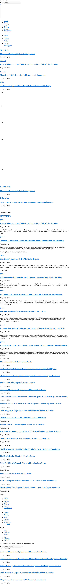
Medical (6, 29)
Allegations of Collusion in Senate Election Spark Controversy (23, 75)
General (6, 21)
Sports (5, 26)
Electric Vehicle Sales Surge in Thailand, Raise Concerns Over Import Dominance (30, 376)
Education (6, 27)
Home (5, 531)
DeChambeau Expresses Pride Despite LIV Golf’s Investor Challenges (25, 86)
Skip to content (4, 1)
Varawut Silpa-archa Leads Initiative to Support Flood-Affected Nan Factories (29, 64)
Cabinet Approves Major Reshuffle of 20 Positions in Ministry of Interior (26, 411)
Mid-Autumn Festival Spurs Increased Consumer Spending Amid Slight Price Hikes (31, 277)
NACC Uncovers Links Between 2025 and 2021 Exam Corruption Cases (26, 202)
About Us (6, 534)
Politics (6, 22)
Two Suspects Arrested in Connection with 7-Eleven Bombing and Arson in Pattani (30, 431)
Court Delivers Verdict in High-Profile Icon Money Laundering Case (25, 438)
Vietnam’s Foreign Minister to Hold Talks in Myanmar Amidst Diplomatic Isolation (30, 404)
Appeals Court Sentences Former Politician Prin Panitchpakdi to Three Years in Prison (32, 240)
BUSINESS (4, 50)
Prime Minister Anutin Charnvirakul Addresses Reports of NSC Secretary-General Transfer (33, 397)
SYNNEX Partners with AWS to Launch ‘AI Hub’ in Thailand (23, 311)
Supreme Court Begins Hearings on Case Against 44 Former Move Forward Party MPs (32, 328)
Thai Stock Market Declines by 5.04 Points (15, 362)
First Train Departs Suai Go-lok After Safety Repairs (19, 259)
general (2, 219)
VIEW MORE (5, 216)
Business (6, 24)
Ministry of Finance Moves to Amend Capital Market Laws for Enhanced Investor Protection (34, 345)
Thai (8, 32)
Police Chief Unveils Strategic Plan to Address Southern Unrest (23, 390)
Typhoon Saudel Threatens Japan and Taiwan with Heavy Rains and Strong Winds (31, 294)
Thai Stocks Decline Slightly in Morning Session (17, 54)
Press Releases (8, 30)
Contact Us (7, 532)
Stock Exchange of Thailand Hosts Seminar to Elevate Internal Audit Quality (28, 369)
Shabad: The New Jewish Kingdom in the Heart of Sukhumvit (23, 424)
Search (2, 2)
